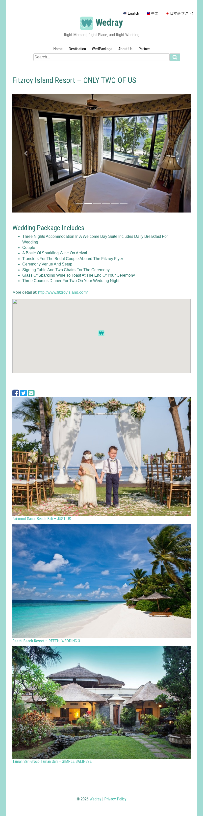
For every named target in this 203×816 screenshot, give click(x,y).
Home (58, 49)
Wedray (109, 22)
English (133, 13)
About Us (125, 49)
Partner (144, 49)
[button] (25, 153)
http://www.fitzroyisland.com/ (63, 292)
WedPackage (102, 49)
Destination (77, 49)
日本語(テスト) (181, 13)
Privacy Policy (115, 799)
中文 (154, 13)
